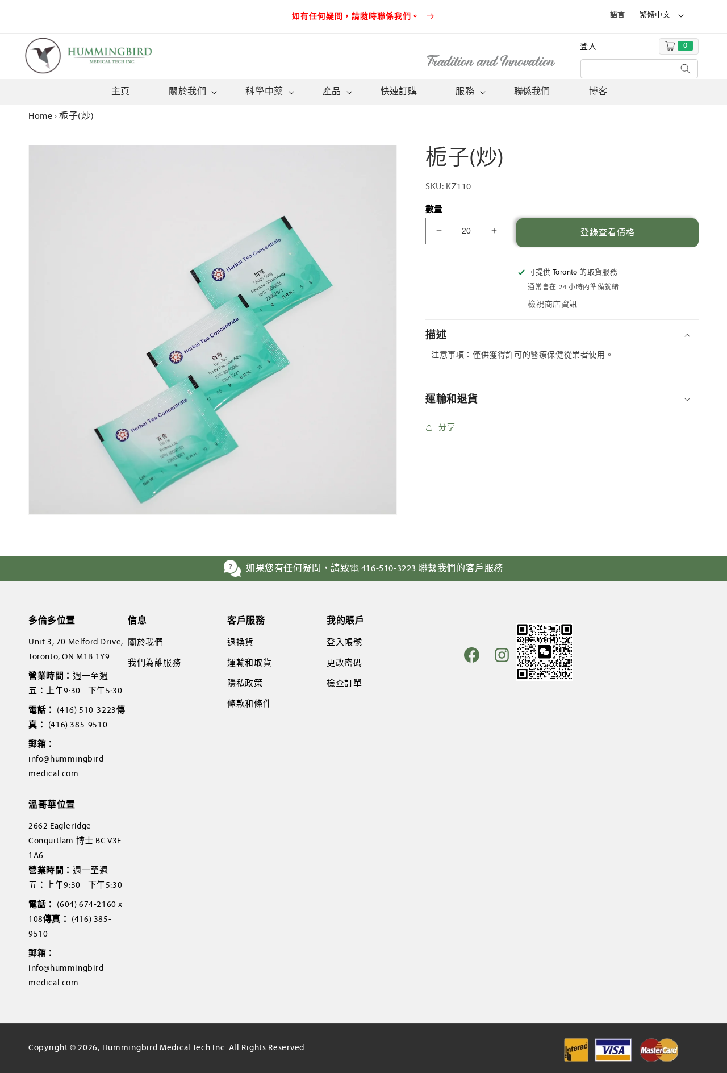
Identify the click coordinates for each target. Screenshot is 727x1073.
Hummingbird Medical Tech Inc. (164, 1047)
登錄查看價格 (607, 232)
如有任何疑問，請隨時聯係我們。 (357, 16)
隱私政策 (244, 683)
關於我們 (145, 642)
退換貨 (240, 642)
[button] (192, 92)
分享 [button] (446, 427)
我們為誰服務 (154, 663)
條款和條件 (249, 703)
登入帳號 (344, 642)
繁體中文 (655, 14)
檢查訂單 (344, 683)
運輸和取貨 (249, 663)
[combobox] (639, 68)
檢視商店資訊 (553, 304)
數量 (434, 209)
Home (40, 115)
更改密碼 (344, 663)
